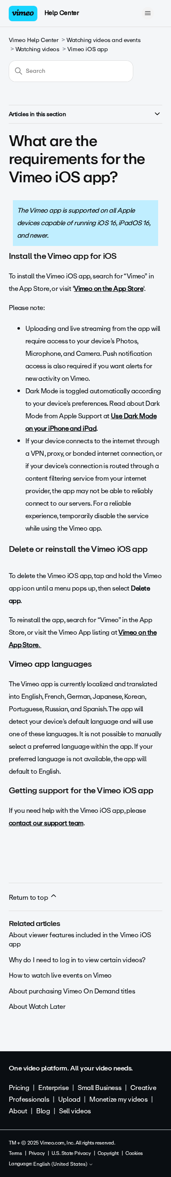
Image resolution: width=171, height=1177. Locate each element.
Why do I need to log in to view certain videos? (77, 960)
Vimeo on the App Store (108, 288)
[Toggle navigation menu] (147, 13)
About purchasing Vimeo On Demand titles (72, 991)
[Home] (23, 13)
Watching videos (37, 49)
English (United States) (60, 1164)
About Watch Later (37, 1006)
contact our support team (46, 823)
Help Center (61, 12)
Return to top (29, 897)
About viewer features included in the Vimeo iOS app (80, 939)
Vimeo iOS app (87, 49)
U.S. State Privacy (70, 1153)
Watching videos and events (103, 40)
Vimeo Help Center (34, 40)
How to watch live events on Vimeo (60, 975)
